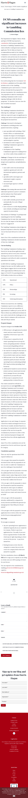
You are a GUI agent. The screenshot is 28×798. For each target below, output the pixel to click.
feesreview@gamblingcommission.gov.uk (12, 572)
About (14, 772)
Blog (14, 779)
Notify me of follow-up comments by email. (13, 647)
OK (14, 795)
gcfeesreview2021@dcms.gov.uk (14, 568)
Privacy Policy (14, 746)
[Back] (14, 593)
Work (14, 775)
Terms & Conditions (14, 749)
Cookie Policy (14, 747)
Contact (14, 780)
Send (3, 705)
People (14, 773)
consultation (4, 43)
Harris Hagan (8, 6)
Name (2, 624)
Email (2, 631)
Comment (3, 612)
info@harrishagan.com (14, 730)
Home (2, 6)
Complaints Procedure (14, 751)
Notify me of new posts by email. (10, 650)
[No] (26, 792)
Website (3, 637)
